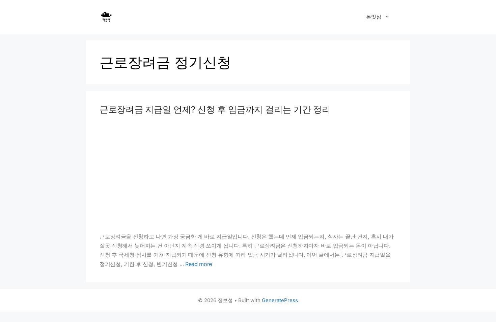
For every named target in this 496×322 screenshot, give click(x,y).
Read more (198, 264)
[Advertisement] (248, 173)
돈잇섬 (373, 16)
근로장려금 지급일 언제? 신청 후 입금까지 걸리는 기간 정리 (215, 109)
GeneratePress (280, 300)
